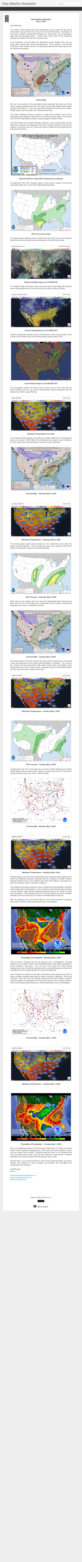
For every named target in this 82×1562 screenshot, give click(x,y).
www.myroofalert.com (18, 1179)
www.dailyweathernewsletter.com (22, 1175)
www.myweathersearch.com (20, 1177)
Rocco (49, 1197)
